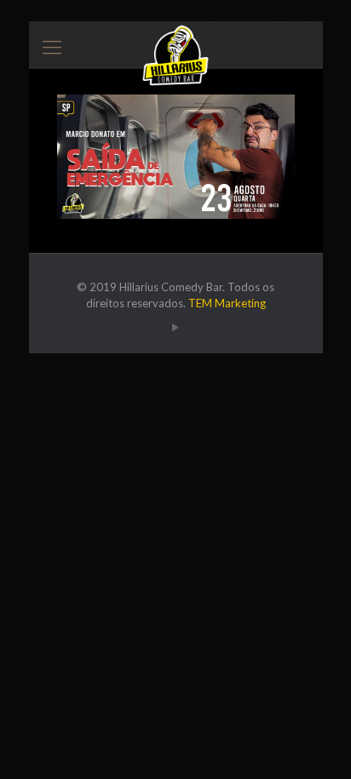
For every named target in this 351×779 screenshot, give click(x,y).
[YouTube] (176, 327)
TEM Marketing (227, 303)
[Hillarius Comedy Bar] (176, 42)
